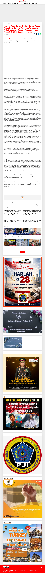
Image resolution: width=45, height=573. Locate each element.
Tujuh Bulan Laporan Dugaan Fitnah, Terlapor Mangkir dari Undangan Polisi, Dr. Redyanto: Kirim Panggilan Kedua (13, 214)
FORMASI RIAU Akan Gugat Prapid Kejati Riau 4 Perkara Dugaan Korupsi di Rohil (12, 202)
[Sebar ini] (34, 34)
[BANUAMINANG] (22, 1)
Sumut (4, 34)
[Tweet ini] (36, 34)
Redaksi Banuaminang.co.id (33, 570)
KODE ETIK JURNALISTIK (23, 570)
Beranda (16, 570)
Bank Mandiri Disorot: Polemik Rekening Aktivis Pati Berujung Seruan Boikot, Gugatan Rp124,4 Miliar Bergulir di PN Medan (13, 217)
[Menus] (3, 1)
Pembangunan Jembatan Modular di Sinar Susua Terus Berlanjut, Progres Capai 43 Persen (32, 221)
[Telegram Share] (38, 34)
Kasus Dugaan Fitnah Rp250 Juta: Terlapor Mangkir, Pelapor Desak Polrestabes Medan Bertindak (31, 214)
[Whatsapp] (40, 34)
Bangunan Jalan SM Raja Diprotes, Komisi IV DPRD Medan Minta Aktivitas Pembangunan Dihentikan (32, 217)
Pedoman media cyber (7, 571)
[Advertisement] (22, 13)
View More (22, 251)
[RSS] (22, 198)
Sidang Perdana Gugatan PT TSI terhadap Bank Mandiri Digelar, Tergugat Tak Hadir (12, 221)
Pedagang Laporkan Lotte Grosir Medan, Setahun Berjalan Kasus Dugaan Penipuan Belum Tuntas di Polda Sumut (32, 211)
